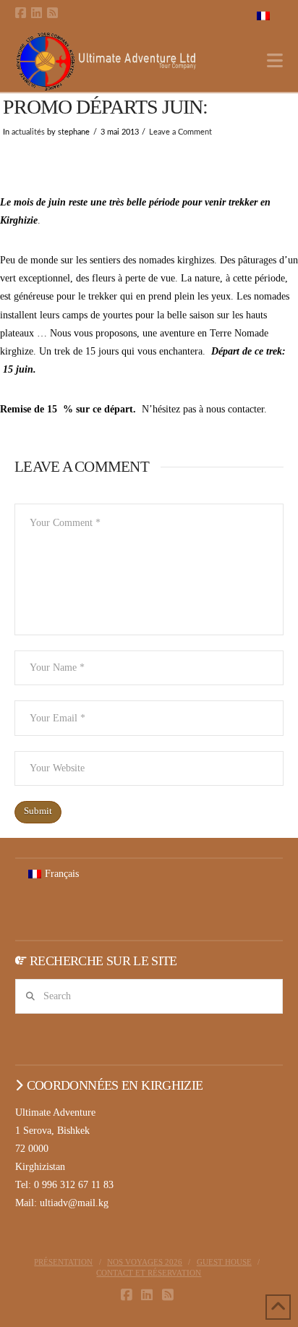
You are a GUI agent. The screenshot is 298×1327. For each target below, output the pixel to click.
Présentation (63, 1262)
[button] (275, 61)
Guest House (224, 1262)
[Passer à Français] (263, 16)
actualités (28, 132)
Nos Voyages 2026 (144, 1262)
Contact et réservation (148, 1272)
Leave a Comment (180, 132)
